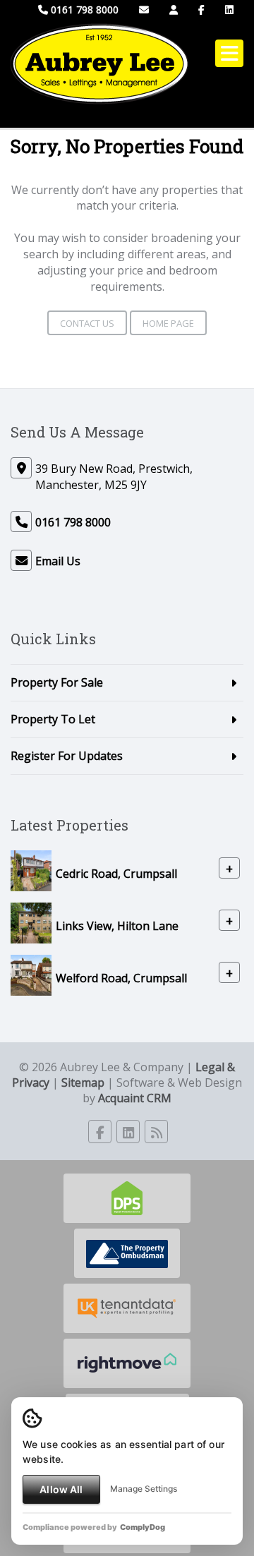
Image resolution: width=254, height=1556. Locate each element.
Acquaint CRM (134, 1098)
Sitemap (82, 1082)
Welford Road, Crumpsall (121, 977)
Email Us (57, 561)
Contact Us (87, 323)
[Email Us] (144, 9)
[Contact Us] (173, 9)
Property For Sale (57, 682)
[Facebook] (201, 9)
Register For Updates (67, 756)
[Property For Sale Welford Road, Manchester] (31, 974)
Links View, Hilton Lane (117, 925)
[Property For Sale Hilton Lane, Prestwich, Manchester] (31, 921)
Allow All (61, 1489)
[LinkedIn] (229, 9)
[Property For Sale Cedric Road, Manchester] (31, 869)
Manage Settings (143, 1488)
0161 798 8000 (83, 9)
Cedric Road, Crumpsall (116, 873)
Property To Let (53, 719)
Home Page (168, 323)
